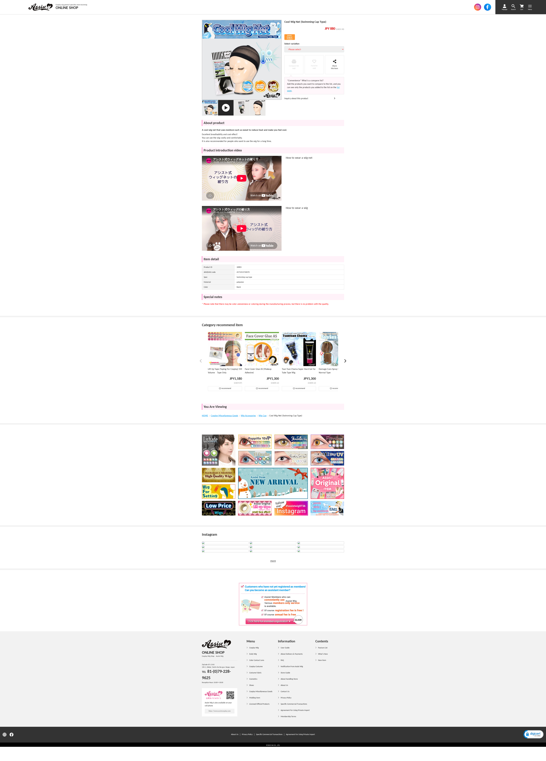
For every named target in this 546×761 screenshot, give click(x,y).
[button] (201, 361)
